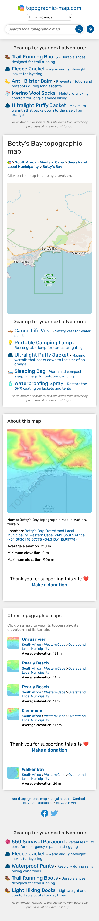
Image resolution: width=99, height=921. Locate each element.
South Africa (31, 645)
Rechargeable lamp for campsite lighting (48, 347)
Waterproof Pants (33, 866)
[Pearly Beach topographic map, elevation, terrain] (13, 669)
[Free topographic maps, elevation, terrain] (9, 162)
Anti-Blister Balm (32, 81)
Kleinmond (33, 710)
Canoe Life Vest (32, 330)
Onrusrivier (34, 639)
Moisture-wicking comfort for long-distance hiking (50, 95)
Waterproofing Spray (38, 383)
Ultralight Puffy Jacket (39, 105)
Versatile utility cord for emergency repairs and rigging (53, 844)
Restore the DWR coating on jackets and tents (50, 386)
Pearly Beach (35, 663)
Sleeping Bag (30, 371)
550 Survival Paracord (38, 842)
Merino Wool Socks (34, 93)
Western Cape (54, 645)
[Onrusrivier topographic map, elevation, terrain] (13, 646)
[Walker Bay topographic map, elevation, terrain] (13, 776)
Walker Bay (33, 769)
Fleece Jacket (28, 69)
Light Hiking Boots (34, 890)
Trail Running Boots (35, 57)
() (46, 535)
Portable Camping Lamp (43, 342)
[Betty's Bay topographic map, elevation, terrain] (49, 471)
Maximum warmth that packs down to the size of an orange (49, 110)
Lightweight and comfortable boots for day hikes (49, 893)
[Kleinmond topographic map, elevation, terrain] (13, 717)
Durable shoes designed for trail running (49, 59)
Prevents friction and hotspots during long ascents (52, 83)
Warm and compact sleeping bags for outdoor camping (47, 374)
